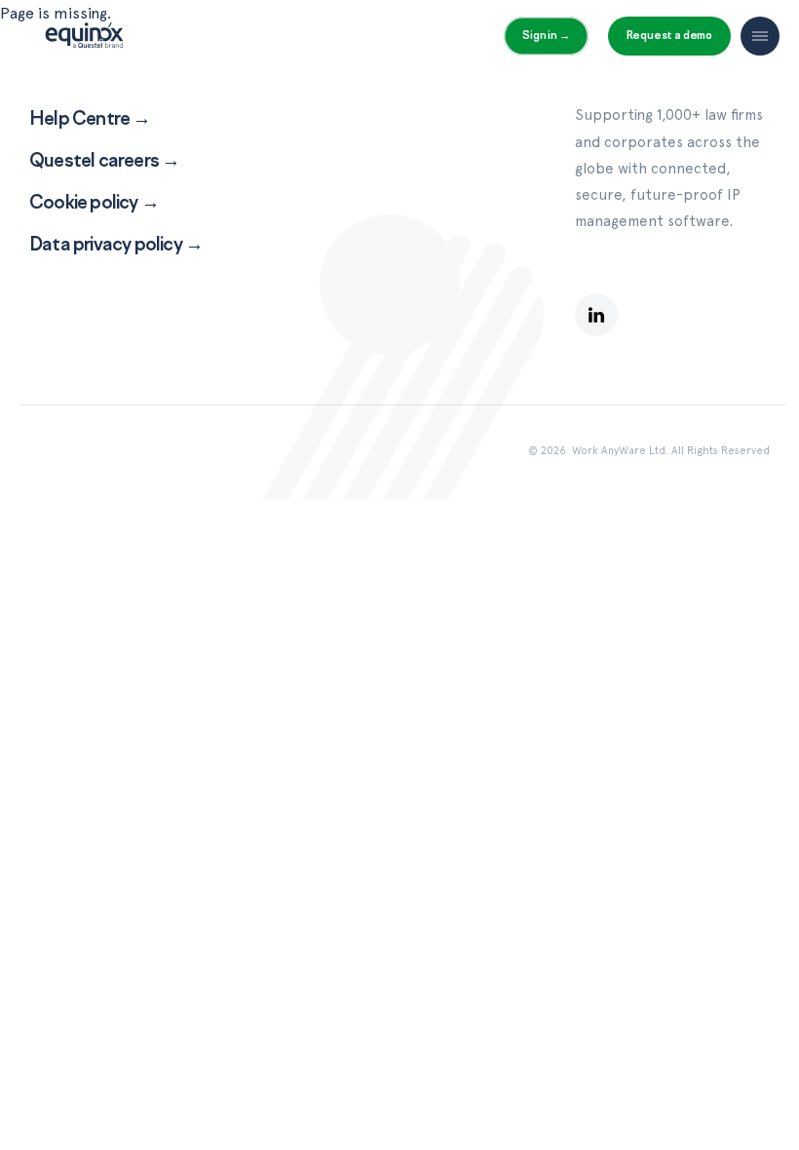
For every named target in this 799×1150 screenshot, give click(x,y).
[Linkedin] (596, 314)
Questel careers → (104, 160)
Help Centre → (90, 118)
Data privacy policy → (116, 243)
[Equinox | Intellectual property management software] (84, 43)
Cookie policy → (94, 201)
